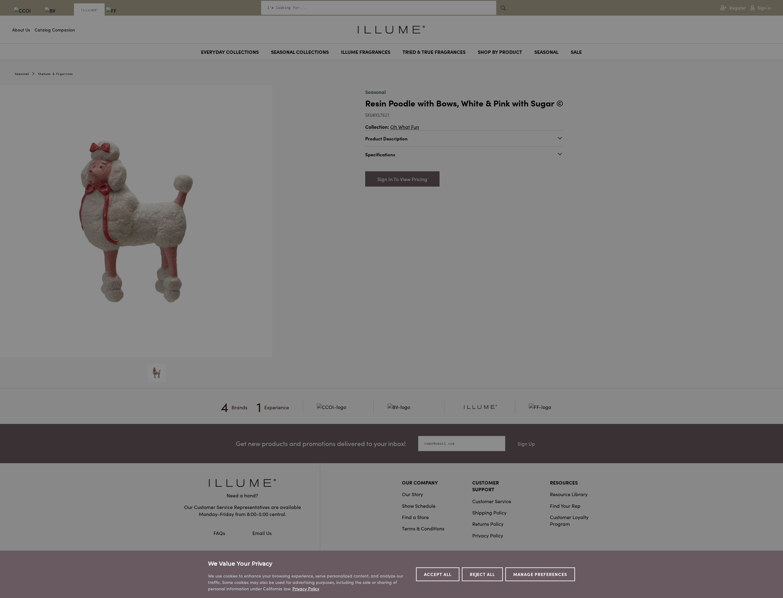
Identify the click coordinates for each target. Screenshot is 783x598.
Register (737, 8)
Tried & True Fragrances (434, 51)
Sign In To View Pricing (402, 179)
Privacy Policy (487, 535)
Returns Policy (487, 523)
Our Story (412, 494)
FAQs (219, 532)
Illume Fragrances (365, 51)
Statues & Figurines (55, 74)
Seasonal (546, 51)
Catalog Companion (55, 30)
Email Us (262, 532)
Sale (576, 51)
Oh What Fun (404, 126)
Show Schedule (419, 505)
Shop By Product (500, 51)
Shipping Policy (489, 512)
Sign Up (526, 443)
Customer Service (491, 501)
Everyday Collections (230, 51)
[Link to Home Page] (391, 28)
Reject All (482, 574)
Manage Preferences (540, 574)
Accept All (437, 574)
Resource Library (569, 494)
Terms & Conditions (423, 528)
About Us (21, 30)
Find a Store (415, 517)
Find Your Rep (565, 505)
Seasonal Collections (300, 51)
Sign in (764, 8)
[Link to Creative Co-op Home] (242, 483)
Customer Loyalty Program (569, 520)
